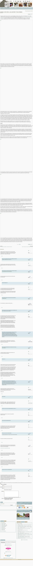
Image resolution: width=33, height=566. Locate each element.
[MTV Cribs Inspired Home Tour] (7, 5)
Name (3, 485)
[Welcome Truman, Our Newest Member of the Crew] (16, 5)
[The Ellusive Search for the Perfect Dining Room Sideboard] (21, 5)
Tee (28, 353)
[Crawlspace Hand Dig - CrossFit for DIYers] (11, 5)
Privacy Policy (19, 559)
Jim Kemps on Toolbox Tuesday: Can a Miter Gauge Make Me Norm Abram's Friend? (25, 526)
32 (31, 244)
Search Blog (2, 503)
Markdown (8, 497)
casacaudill (29, 265)
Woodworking (4, 526)
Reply (2, 307)
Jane (28, 439)
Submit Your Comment (7, 499)
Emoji (19, 497)
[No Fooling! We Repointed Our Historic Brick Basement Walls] (25, 5)
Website (3, 488)
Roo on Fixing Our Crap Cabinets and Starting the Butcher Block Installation (24, 536)
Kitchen (3, 527)
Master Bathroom (4, 525)
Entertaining (4, 528)
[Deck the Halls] (30, 5)
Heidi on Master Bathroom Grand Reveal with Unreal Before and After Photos (24, 533)
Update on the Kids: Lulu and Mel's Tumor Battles (11, 12)
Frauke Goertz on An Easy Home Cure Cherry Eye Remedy (24, 537)
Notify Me (3, 498)
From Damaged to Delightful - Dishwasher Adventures (6, 246)
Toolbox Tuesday (4, 524)
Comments (29, 14)
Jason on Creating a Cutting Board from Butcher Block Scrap (24, 527)
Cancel (10, 499)
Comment (2, 491)
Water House (4, 523)
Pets (19, 244)
